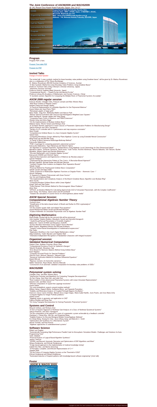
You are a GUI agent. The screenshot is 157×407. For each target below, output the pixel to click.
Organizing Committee (41, 15)
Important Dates (38, 19)
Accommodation (38, 43)
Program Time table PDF (38, 64)
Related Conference (39, 51)
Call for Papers (37, 23)
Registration (36, 39)
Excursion (35, 47)
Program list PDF (35, 68)
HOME (33, 11)
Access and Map (38, 35)
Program (34, 31)
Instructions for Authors (41, 27)
